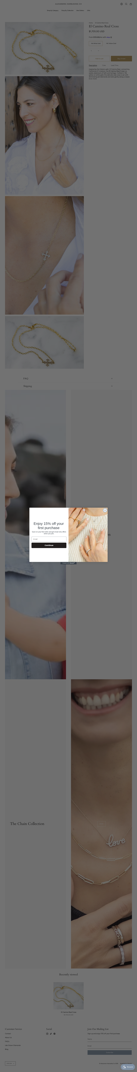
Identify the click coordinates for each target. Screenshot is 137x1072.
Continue (49, 545)
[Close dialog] (105, 510)
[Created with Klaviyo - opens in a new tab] (68, 563)
